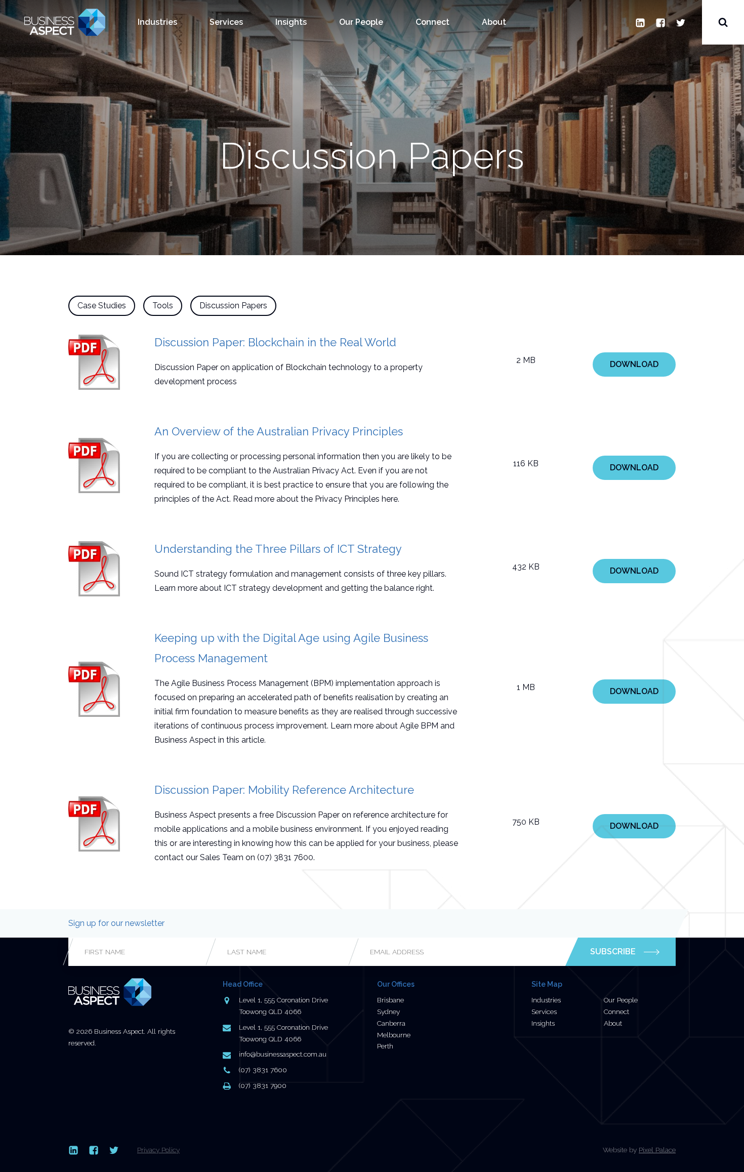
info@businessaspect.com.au (282, 1054)
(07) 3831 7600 (263, 1070)
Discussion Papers (233, 305)
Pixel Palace (657, 1150)
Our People (361, 22)
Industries (157, 22)
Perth (385, 1046)
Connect (432, 22)
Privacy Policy (158, 1150)
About (494, 22)
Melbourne (393, 1035)
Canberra (391, 1023)
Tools (162, 305)
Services (226, 22)
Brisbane (390, 1000)
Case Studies (101, 305)
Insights (291, 22)
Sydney (388, 1011)
